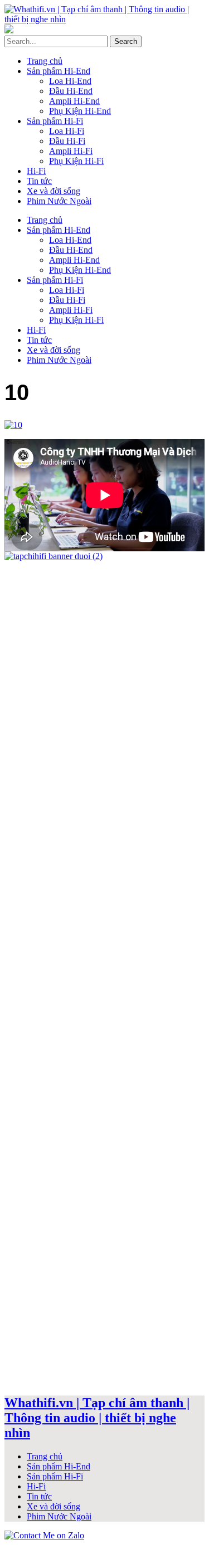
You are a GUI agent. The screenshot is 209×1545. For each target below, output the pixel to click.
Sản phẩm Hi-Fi (55, 121)
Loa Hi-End (70, 81)
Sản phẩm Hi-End (58, 71)
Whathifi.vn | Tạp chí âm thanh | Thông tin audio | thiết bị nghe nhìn (96, 1418)
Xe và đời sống (53, 191)
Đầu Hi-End (71, 91)
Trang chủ (44, 61)
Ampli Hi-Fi (71, 151)
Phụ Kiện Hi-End (80, 111)
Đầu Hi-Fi (67, 141)
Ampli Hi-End (74, 101)
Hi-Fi (36, 171)
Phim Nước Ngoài (59, 201)
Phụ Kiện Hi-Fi (76, 161)
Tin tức (39, 181)
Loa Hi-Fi (66, 131)
